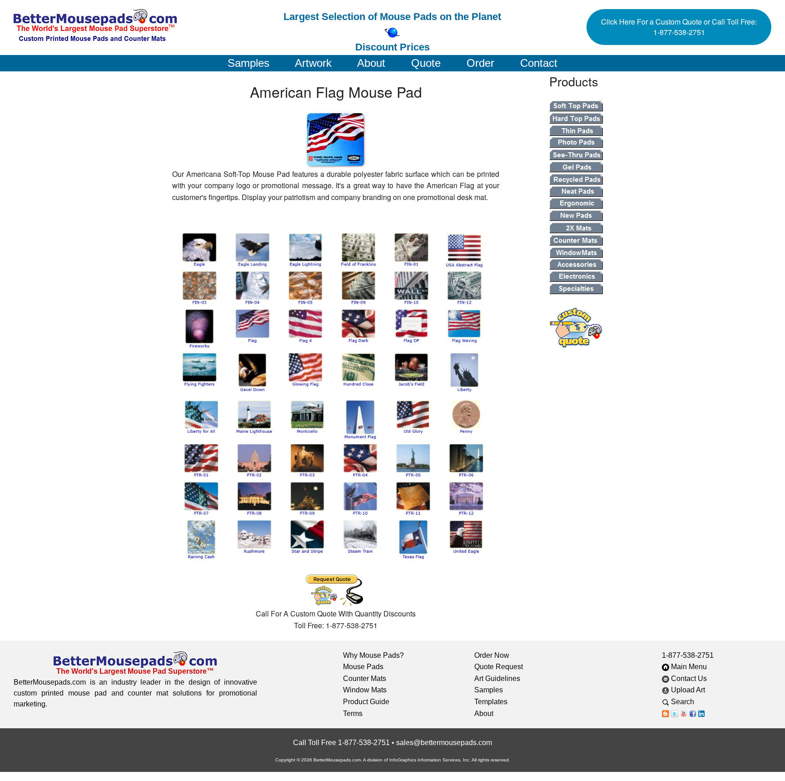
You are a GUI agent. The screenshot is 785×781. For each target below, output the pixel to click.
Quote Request (498, 667)
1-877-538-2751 (688, 655)
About (371, 63)
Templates (490, 702)
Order (480, 63)
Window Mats (365, 690)
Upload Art (688, 690)
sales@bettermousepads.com (444, 742)
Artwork (313, 63)
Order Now (491, 655)
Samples (248, 63)
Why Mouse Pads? (373, 655)
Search (688, 702)
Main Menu (688, 667)
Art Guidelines (497, 678)
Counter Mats (364, 678)
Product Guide (366, 702)
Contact (538, 63)
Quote (426, 63)
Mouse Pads (363, 667)
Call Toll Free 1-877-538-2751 (341, 742)
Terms (353, 713)
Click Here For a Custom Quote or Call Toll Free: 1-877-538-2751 (679, 26)
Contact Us (688, 678)
